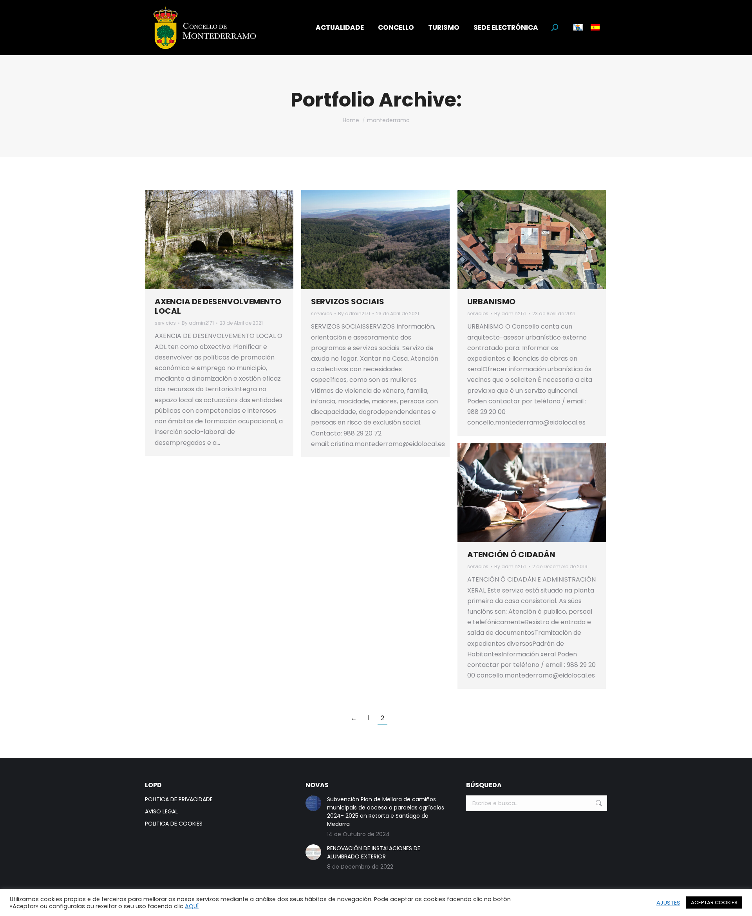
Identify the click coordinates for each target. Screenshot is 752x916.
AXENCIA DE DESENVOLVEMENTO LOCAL (218, 306)
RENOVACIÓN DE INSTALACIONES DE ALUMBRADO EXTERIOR (373, 852)
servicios (165, 323)
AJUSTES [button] (668, 902)
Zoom (208, 239)
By (198, 323)
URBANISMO (491, 301)
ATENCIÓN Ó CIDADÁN (511, 554)
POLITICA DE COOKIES (173, 823)
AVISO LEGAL (161, 811)
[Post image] (313, 803)
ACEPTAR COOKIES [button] (714, 902)
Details (230, 239)
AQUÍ (192, 906)
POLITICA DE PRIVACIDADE (179, 799)
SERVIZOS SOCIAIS (347, 301)
